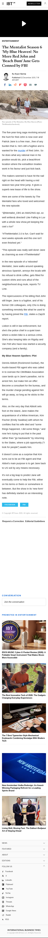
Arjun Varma (20, 74)
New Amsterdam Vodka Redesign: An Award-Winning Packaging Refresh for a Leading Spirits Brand (23, 788)
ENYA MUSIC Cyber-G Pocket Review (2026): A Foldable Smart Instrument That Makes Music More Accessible (24, 655)
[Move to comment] (35, 84)
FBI (26, 314)
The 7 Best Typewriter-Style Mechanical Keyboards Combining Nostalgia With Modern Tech (23, 738)
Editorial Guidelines (35, 521)
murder (21, 150)
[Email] (30, 84)
